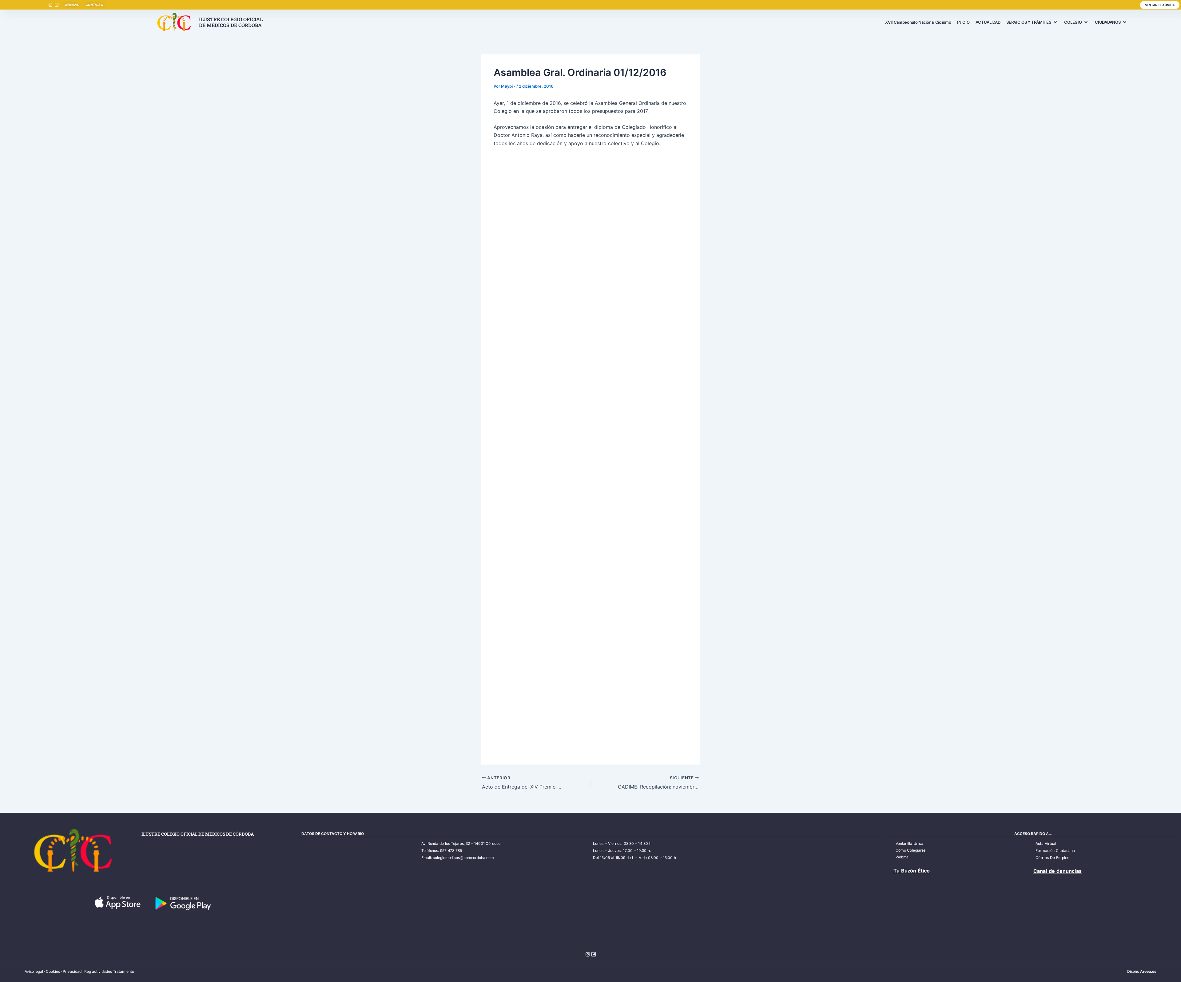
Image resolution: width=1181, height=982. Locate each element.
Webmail (903, 857)
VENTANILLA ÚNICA (1160, 4)
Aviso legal (34, 971)
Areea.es (1148, 971)
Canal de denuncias (1057, 871)
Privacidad (72, 971)
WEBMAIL (72, 4)
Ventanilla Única (909, 843)
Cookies (53, 971)
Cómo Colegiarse (911, 850)
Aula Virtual (1046, 843)
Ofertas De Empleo (1052, 857)
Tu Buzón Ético (911, 871)
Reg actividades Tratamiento (109, 971)
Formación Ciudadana (1055, 850)
